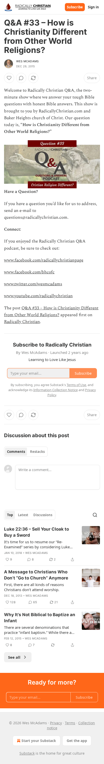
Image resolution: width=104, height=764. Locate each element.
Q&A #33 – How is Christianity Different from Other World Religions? (51, 311)
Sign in (93, 7)
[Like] (9, 78)
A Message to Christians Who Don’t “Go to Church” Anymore (36, 574)
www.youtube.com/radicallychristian (38, 296)
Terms (70, 722)
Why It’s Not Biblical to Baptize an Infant (39, 617)
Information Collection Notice (55, 390)
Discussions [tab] (42, 515)
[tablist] (26, 452)
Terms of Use (76, 385)
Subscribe (75, 7)
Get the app (77, 740)
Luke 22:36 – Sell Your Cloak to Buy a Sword (36, 532)
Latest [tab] (23, 515)
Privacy (56, 722)
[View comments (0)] (21, 78)
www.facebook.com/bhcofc (29, 272)
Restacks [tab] (37, 451)
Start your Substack (38, 740)
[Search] (95, 515)
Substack (27, 753)
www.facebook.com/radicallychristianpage (43, 260)
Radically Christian (22, 321)
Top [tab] (10, 515)
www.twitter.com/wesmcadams (33, 284)
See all (14, 657)
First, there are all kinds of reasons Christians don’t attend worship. (34, 587)
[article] (52, 544)
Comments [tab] (16, 451)
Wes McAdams (27, 61)
